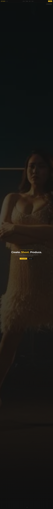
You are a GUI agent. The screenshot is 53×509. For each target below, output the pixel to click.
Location (32, 1)
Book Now (50, 1)
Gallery (30, 1)
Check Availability (23, 258)
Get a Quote (30, 258)
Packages (27, 1)
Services (24, 1)
